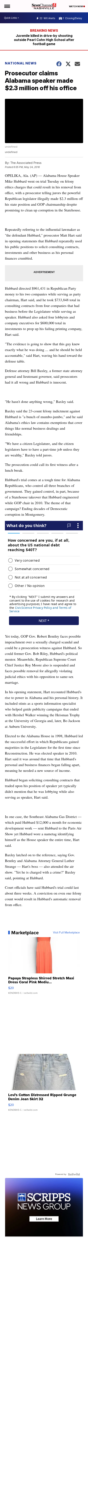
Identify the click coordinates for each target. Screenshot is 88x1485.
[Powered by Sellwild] (74, 1174)
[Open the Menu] (7, 6)
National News (21, 63)
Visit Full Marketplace (66, 932)
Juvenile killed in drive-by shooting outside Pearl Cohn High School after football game (44, 40)
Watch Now (76, 6)
